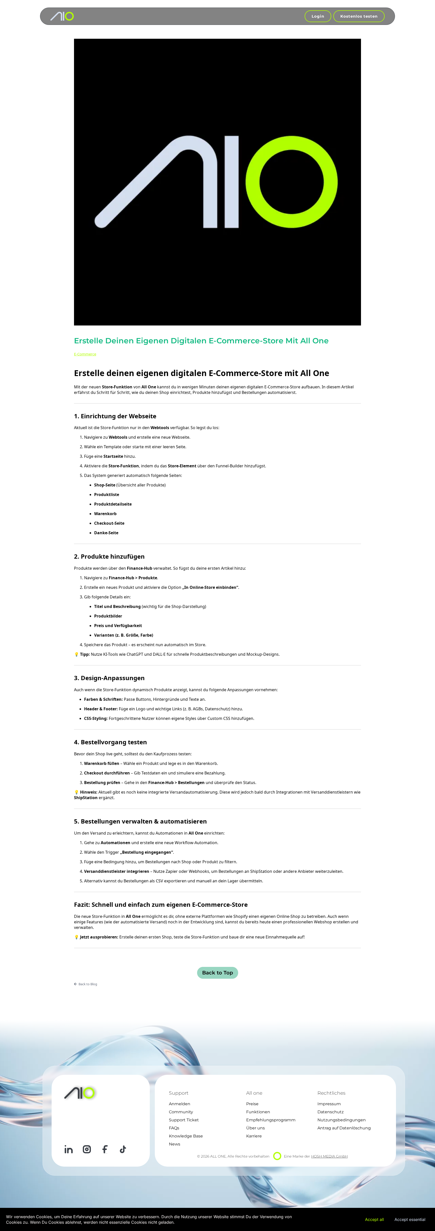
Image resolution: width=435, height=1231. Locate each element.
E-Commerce (85, 353)
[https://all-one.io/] (83, 1093)
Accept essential (409, 1219)
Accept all (374, 1219)
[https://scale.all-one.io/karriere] (62, 16)
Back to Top (217, 973)
